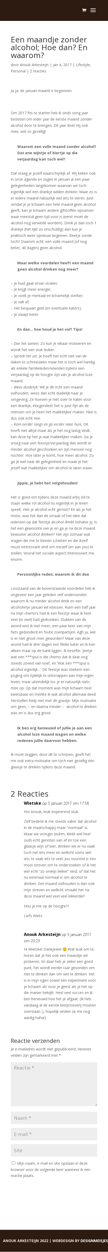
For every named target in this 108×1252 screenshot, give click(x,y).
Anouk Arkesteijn (34, 64)
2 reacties (38, 70)
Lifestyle (83, 64)
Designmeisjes (94, 1240)
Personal (18, 70)
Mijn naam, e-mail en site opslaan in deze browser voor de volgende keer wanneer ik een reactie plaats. (50, 1169)
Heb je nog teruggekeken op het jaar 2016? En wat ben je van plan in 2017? (53, 97)
